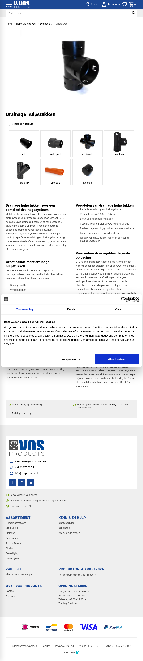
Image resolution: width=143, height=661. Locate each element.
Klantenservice (66, 522)
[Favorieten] (124, 4)
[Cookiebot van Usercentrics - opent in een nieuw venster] (123, 299)
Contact (10, 591)
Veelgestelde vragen (69, 533)
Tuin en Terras (13, 543)
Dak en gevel (12, 558)
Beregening (12, 538)
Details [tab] (71, 309)
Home (9, 23)
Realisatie (69, 652)
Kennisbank (64, 528)
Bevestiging (12, 553)
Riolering (10, 533)
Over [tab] (118, 309)
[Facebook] (12, 482)
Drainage (45, 23)
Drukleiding (12, 528)
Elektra (9, 548)
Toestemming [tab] (24, 309)
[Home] (21, 4)
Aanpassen (69, 359)
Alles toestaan (116, 359)
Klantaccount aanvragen (19, 574)
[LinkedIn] (30, 482)
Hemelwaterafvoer (26, 23)
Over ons (10, 596)
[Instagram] (21, 482)
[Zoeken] (133, 13)
